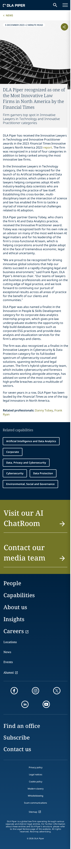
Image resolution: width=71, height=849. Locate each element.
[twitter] (56, 690)
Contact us (17, 749)
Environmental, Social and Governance (30, 484)
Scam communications (35, 802)
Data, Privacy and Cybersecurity (26, 462)
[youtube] (46, 704)
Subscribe (16, 737)
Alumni (8, 673)
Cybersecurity (14, 473)
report (47, 147)
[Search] (55, 5)
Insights (13, 619)
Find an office (21, 726)
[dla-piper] (14, 5)
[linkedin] (25, 704)
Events (8, 662)
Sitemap (33, 811)
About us (15, 607)
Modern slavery (36, 788)
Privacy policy (35, 767)
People (12, 583)
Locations (10, 642)
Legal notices (35, 774)
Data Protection (43, 473)
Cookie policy (35, 781)
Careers (13, 631)
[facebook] (14, 690)
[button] (35, 520)
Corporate (12, 452)
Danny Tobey (44, 410)
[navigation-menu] (65, 5)
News (9, 15)
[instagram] (35, 690)
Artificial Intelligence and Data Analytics (31, 441)
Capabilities (19, 595)
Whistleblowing (35, 795)
